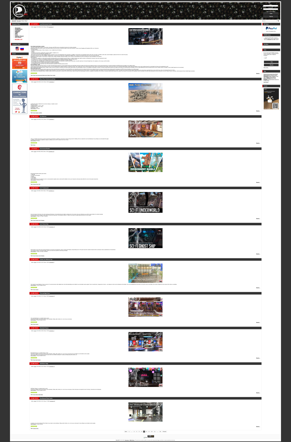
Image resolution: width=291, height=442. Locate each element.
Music (42, 394)
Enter (271, 13)
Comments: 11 (51, 190)
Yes (266, 57)
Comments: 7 (51, 119)
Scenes (34, 184)
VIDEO (16, 32)
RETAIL (272, 79)
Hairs (265, 77)
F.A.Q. (16, 34)
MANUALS (17, 31)
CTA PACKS (18, 30)
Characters (266, 76)
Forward (164, 431)
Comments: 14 (52, 226)
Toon (268, 80)
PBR (272, 78)
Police (34, 75)
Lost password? (271, 11)
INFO (16, 33)
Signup (271, 16)
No (265, 58)
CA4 (39, 184)
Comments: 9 (51, 81)
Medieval (265, 78)
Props (51, 75)
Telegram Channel (19, 36)
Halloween (268, 77)
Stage (39, 394)
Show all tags (266, 82)
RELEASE (269, 79)
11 (154, 431)
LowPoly (40, 112)
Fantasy (37, 112)
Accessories (40, 75)
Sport (37, 359)
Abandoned (266, 74)
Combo (54, 75)
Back (126, 431)
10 (151, 431)
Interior (37, 394)
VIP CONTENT (34, 24)
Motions (269, 78)
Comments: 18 (51, 151)
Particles (42, 220)
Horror (271, 77)
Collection (273, 76)
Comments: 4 (51, 262)
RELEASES (17, 28)
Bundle (276, 74)
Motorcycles (44, 75)
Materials (274, 77)
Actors (274, 74)
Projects (37, 220)
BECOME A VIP (18, 39)
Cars (36, 75)
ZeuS (35, 81)
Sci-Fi (40, 220)
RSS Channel (18, 37)
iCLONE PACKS (18, 29)
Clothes (48, 75)
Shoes (265, 80)
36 (160, 431)
